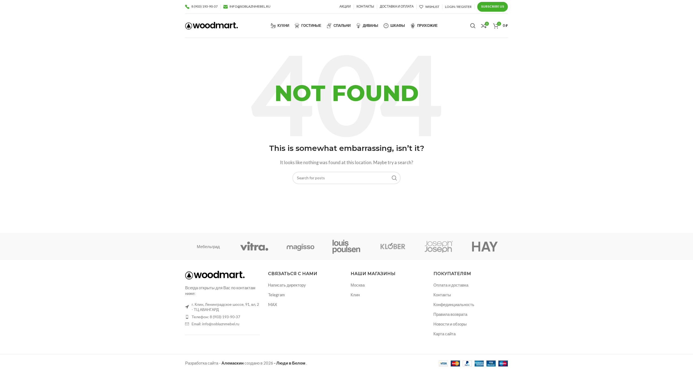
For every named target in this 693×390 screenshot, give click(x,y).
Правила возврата (450, 314)
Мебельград (208, 246)
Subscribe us (492, 6)
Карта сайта (444, 333)
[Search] (473, 25)
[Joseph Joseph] (439, 246)
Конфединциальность (453, 304)
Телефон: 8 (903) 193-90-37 (216, 316)
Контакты (442, 294)
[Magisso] (300, 246)
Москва (358, 284)
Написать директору (287, 284)
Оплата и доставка (450, 284)
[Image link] (215, 274)
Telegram (276, 294)
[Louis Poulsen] (346, 246)
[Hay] (485, 246)
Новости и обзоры (450, 323)
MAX (272, 304)
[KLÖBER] (393, 246)
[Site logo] (211, 24)
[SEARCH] (394, 178)
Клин (355, 294)
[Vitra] (254, 246)
